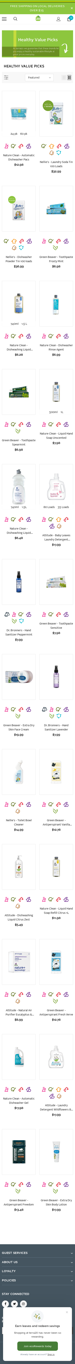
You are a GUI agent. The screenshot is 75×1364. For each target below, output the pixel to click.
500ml (53, 412)
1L (62, 412)
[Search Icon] (19, 19)
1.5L (24, 507)
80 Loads (49, 507)
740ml (15, 324)
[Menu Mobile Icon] (4, 19)
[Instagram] (23, 1303)
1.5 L (24, 324)
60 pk (23, 134)
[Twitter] (14, 1303)
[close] (72, 8)
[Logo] (38, 18)
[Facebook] (5, 1303)
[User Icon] (59, 19)
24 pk (14, 134)
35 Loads (63, 507)
